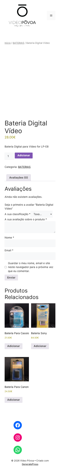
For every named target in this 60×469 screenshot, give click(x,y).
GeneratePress (30, 464)
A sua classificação (17, 214)
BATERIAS (18, 43)
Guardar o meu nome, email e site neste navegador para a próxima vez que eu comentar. (30, 267)
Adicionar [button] (13, 346)
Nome (9, 237)
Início (8, 43)
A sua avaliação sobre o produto (26, 219)
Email (9, 250)
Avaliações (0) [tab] (18, 177)
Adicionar (23, 155)
